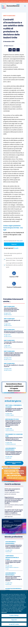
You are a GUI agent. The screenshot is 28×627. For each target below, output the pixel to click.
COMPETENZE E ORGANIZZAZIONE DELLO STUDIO (12, 557)
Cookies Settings (14, 615)
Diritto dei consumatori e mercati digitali (12, 489)
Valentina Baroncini (11, 444)
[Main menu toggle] (25, 6)
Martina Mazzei (10, 430)
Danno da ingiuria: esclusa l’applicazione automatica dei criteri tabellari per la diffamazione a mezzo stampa (13, 423)
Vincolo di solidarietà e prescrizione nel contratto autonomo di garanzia (11, 309)
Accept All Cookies (14, 624)
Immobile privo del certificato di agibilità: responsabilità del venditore (14, 410)
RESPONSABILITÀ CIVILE (12, 419)
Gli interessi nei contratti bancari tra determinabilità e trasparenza (14, 331)
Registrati (14, 244)
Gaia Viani (8, 458)
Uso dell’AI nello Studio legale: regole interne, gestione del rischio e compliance (14, 511)
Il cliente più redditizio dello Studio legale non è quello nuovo (13, 562)
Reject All (14, 620)
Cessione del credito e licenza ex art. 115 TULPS (13, 342)
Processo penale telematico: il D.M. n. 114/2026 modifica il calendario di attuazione (13, 453)
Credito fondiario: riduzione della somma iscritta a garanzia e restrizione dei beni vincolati (13, 354)
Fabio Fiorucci (9, 45)
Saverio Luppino (10, 415)
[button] (10, 49)
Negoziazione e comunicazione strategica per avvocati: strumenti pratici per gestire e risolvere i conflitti (14, 500)
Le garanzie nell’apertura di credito (12, 321)
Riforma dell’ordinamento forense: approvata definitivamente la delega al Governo (13, 578)
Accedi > (16, 248)
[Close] (26, 592)
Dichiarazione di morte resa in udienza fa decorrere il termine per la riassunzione (13, 439)
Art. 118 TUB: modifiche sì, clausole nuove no (14, 365)
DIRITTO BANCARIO (9, 16)
